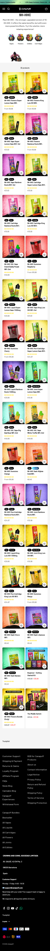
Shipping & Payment (12, 761)
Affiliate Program (10, 776)
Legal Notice (33, 774)
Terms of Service (35, 798)
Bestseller (7, 817)
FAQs (4, 781)
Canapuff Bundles (11, 812)
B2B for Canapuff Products (35, 758)
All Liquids (7, 827)
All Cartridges (9, 832)
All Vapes (6, 822)
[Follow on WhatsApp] (21, 908)
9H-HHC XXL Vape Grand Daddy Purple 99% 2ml (11, 266)
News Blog (7, 785)
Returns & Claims (10, 766)
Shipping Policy (34, 793)
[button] (9, 106)
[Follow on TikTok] (16, 908)
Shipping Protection (37, 802)
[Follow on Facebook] (4, 908)
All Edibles (7, 847)
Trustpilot (6, 741)
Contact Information (37, 769)
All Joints (6, 842)
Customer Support (11, 756)
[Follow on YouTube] (12, 908)
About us (31, 764)
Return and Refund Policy (36, 786)
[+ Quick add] (21, 91)
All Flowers (7, 837)
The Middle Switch (34, 714)
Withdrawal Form (10, 804)
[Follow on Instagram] (8, 908)
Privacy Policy (34, 779)
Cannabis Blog (9, 790)
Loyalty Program (10, 771)
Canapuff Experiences (8, 797)
